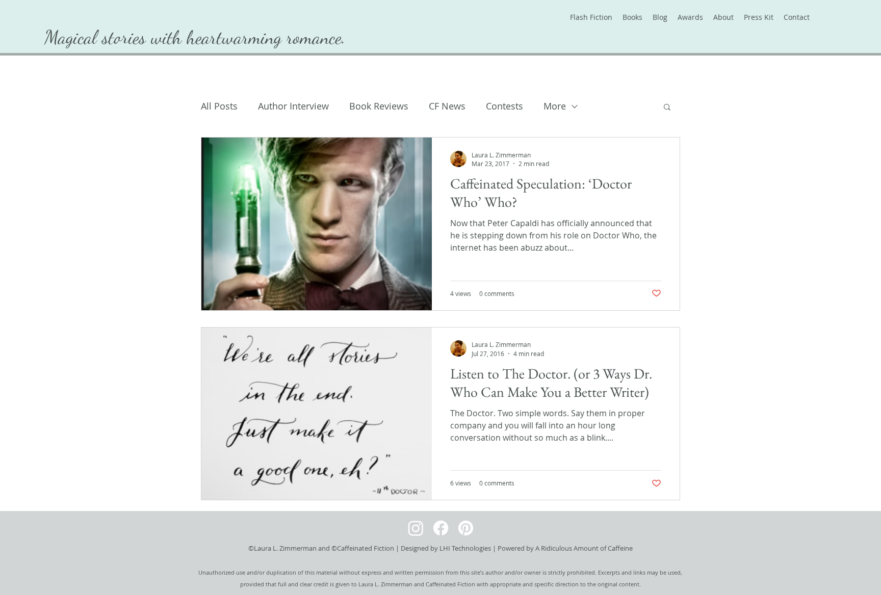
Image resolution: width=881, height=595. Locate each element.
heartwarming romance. (266, 37)
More (554, 106)
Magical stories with (115, 37)
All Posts (219, 106)
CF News (447, 106)
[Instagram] (416, 528)
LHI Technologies (465, 548)
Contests (504, 106)
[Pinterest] (466, 528)
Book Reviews (378, 106)
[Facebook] (441, 528)
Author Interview (293, 106)
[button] (667, 107)
